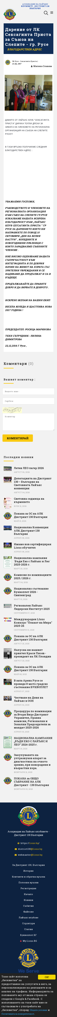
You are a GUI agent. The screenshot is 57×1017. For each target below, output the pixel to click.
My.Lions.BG (29, 941)
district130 (29, 849)
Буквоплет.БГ (28, 935)
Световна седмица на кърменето (29, 500)
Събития (28, 905)
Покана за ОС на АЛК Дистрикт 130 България (31, 515)
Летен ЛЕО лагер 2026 (29, 468)
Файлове (28, 911)
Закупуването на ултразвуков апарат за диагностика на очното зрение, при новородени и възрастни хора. (32, 761)
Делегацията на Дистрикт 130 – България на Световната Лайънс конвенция (32, 483)
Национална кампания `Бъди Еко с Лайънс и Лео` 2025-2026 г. (32, 561)
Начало (28, 894)
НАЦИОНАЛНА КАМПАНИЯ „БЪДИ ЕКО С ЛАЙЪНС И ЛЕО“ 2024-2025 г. (33, 741)
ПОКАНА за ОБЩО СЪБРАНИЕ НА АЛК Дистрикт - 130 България (31, 782)
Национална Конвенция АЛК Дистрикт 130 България (31, 530)
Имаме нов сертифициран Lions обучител (32, 546)
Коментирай (17, 438)
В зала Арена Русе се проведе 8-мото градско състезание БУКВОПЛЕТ (31, 684)
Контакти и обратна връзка (28, 876)
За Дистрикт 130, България (28, 865)
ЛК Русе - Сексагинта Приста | (25, 61)
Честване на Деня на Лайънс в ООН (28, 699)
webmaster (29, 854)
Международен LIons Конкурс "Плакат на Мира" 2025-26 (33, 622)
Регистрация (28, 888)
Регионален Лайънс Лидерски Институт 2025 (32, 607)
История (28, 870)
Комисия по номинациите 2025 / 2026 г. (32, 576)
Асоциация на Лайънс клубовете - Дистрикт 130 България (35, 6)
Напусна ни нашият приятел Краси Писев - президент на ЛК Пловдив (32, 653)
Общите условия (38, 1010)
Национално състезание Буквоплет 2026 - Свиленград (31, 592)
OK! (47, 977)
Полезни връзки (29, 882)
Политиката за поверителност (17, 1013)
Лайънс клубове (28, 917)
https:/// (29, 843)
